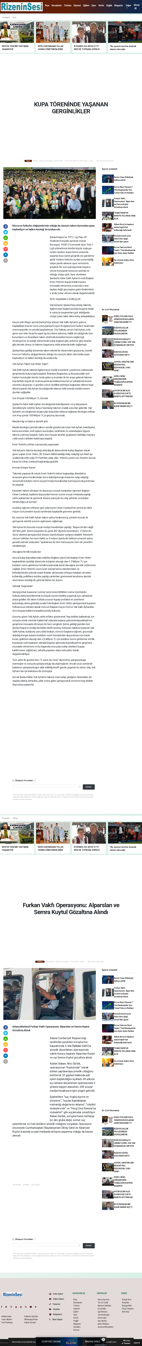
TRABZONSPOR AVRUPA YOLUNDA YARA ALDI (124, 216)
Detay (127, 1340)
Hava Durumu (103, 1299)
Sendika (76, 1327)
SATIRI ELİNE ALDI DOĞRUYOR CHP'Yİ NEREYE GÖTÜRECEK (123, 393)
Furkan (77, 1046)
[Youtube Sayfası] (17, 1307)
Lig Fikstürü (102, 1312)
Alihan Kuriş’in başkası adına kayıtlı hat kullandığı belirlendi (124, 227)
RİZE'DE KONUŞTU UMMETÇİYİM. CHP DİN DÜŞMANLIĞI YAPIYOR (124, 342)
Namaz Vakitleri (104, 1306)
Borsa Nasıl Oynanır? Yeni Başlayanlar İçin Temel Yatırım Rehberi (124, 190)
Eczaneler (102, 1309)
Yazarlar (56, 1304)
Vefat (101, 5)
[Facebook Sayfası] (2, 1307)
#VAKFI (26, 1185)
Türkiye (67, 5)
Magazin (118, 5)
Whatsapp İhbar (31, 1319)
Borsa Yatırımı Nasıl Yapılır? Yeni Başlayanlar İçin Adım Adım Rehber (125, 250)
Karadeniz (57, 5)
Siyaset (77, 5)
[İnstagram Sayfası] (12, 1307)
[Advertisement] (72, 77)
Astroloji (125, 1312)
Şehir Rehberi (103, 1324)
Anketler (125, 1302)
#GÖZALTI (35, 1185)
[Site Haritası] (32, 1307)
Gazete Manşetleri (105, 1327)
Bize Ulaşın (57, 1319)
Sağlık (109, 5)
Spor (93, 5)
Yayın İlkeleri (6, 1319)
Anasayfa (6, 17)
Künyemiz (57, 1314)
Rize (47, 5)
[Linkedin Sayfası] (22, 1307)
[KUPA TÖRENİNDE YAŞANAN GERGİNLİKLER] (49, 193)
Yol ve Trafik (103, 1302)
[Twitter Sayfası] (7, 1307)
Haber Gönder (30, 1322)
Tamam (126, 1343)
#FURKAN (17, 1185)
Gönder (89, 787)
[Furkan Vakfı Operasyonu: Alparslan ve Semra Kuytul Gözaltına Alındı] (49, 994)
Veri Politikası (7, 1322)
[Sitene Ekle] (37, 1307)
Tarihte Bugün (104, 1315)
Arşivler (56, 1309)
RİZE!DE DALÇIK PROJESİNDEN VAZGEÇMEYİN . (121, 331)
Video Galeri (58, 1299)
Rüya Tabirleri (128, 1309)
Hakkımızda (6, 1316)
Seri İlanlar (102, 1321)
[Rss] (27, 1307)
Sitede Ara (126, 1299)
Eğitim (86, 5)
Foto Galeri (58, 1294)
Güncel (76, 1330)
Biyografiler (127, 1306)
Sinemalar (102, 1318)
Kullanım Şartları (31, 1316)
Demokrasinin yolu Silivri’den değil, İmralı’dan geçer (122, 239)
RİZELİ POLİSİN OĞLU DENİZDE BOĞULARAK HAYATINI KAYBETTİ (124, 319)
